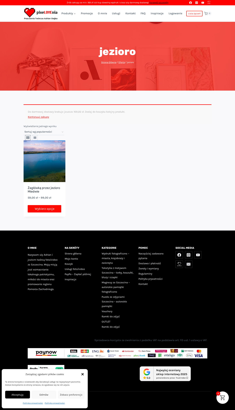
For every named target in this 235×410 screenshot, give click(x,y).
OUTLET (106, 321)
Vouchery (107, 311)
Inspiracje (157, 13)
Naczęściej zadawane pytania (151, 256)
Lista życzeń (194, 13)
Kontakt (130, 13)
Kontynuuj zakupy (38, 116)
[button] (82, 374)
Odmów (43, 394)
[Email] (189, 264)
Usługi (116, 13)
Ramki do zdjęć (111, 316)
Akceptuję (18, 394)
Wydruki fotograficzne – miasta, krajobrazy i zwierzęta (115, 258)
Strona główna (73, 253)
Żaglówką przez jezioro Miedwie (44, 190)
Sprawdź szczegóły (158, 2)
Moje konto (71, 258)
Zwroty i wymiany (148, 268)
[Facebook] (190, 2)
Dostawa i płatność (149, 263)
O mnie (102, 13)
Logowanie (175, 13)
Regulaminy (145, 273)
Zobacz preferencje (71, 394)
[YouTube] (202, 2)
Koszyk (69, 263)
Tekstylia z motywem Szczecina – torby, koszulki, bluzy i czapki (117, 272)
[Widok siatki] (28, 137)
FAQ (143, 13)
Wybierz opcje (44, 209)
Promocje (87, 13)
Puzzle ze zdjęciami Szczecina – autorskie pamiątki (114, 301)
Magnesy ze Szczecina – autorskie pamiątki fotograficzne (116, 287)
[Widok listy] (35, 137)
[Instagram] (196, 2)
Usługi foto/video (75, 269)
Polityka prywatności (33, 403)
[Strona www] (208, 2)
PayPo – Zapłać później (78, 274)
